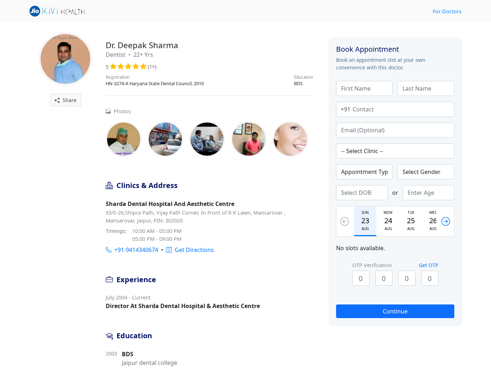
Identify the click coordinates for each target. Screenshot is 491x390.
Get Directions (193, 250)
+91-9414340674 (134, 250)
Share (68, 100)
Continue (395, 311)
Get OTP (428, 265)
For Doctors (447, 11)
